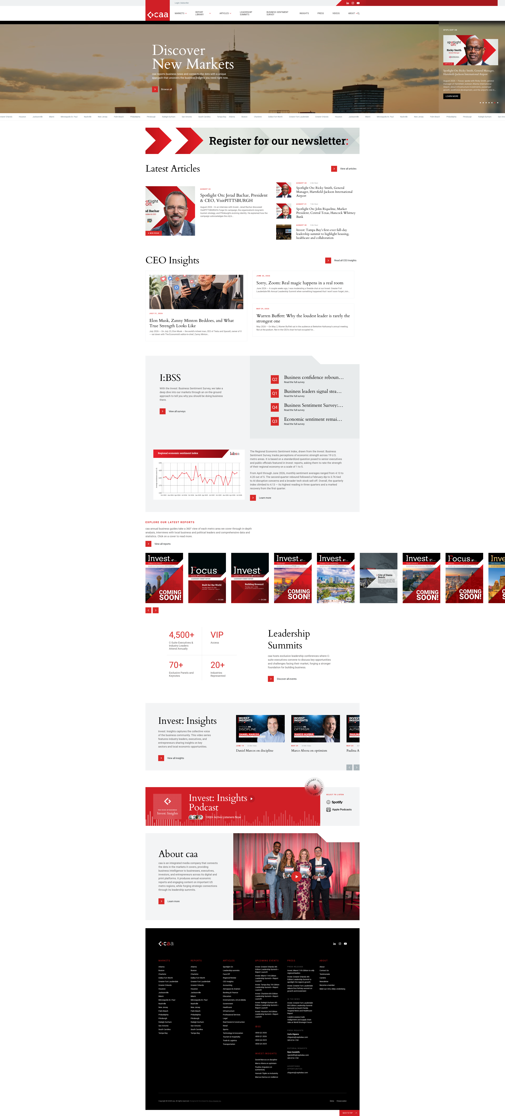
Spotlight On (228, 967)
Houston (299, 117)
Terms (332, 1101)
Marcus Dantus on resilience (266, 1077)
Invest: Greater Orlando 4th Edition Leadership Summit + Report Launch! (469, 87)
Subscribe (185, 3)
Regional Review (229, 978)
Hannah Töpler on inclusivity (266, 1073)
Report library (199, 13)
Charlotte (218, 117)
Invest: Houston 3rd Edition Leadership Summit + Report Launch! (266, 1014)
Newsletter (324, 981)
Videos (336, 13)
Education (227, 996)
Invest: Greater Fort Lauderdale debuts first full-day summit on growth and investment (300, 988)
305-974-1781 (293, 1040)
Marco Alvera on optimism (265, 1063)
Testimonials (325, 974)
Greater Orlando (282, 117)
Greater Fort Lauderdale (259, 117)
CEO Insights (228, 981)
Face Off (226, 974)
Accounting (227, 985)
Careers (323, 978)
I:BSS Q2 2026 (261, 1033)
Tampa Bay (182, 117)
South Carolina (165, 117)
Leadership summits (246, 13)
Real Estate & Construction (234, 1022)
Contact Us (324, 970)
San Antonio (147, 117)
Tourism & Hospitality (231, 1037)
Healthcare (227, 1007)
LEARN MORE (452, 100)
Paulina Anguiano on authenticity (263, 1068)
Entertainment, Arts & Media (234, 1000)
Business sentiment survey (277, 13)
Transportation (229, 1044)
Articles (224, 13)
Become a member (327, 985)
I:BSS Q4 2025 (261, 1040)
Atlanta (192, 117)
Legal (225, 1018)
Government (228, 1004)
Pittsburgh (111, 117)
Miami (12, 117)
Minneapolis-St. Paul (29, 117)
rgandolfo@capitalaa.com (298, 1055)
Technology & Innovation (233, 1033)
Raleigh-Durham (129, 117)
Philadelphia (96, 117)
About (351, 13)
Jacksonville (314, 117)
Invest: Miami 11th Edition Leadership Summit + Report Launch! (266, 978)
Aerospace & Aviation (231, 989)
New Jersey (63, 117)
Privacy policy (342, 1101)
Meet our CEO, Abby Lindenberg (332, 989)
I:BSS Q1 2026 (261, 1036)
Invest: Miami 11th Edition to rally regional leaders (300, 971)
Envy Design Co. (215, 1101)
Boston (205, 117)
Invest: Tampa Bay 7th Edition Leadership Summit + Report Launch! (267, 987)
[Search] (358, 13)
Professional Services (231, 1015)
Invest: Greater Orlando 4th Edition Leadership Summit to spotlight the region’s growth (299, 979)
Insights (304, 13)
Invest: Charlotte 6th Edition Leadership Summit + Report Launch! (266, 996)
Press (320, 13)
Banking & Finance (230, 993)
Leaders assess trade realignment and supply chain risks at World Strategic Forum (299, 1019)
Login (177, 3)
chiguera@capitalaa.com (297, 1037)
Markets (179, 13)
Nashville (48, 117)
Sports (225, 1029)
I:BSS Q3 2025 (261, 1044)
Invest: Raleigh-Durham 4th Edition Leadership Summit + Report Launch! (266, 1005)
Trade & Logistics (230, 1040)
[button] (480, 102)
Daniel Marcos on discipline (266, 1060)
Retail (225, 1026)
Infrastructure (228, 1011)
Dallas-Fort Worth (236, 117)
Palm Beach (79, 117)
